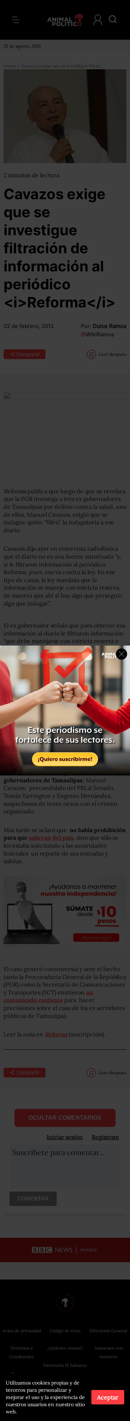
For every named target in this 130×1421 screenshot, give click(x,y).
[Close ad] (121, 654)
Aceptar (107, 1397)
